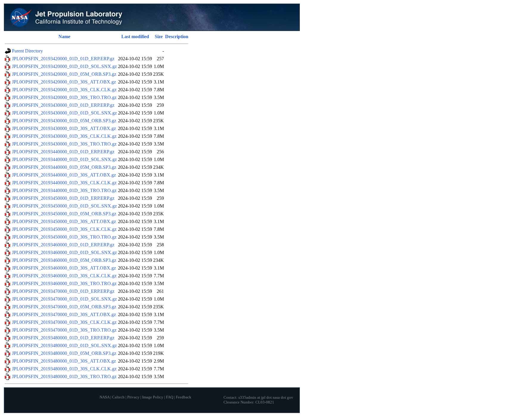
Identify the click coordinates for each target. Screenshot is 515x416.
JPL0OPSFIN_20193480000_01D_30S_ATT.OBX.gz (64, 361)
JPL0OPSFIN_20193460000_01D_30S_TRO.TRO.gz (64, 283)
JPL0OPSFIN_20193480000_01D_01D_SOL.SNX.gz (64, 345)
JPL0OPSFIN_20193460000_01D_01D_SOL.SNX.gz (64, 252)
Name (64, 36)
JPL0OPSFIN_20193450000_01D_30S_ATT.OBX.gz (64, 221)
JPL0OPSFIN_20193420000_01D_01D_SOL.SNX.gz (64, 66)
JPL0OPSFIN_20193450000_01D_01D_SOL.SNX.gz (64, 205)
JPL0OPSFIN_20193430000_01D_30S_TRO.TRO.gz (64, 143)
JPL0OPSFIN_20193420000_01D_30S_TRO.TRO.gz (64, 97)
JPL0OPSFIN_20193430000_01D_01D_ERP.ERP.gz (63, 105)
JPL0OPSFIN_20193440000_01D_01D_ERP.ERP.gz (63, 151)
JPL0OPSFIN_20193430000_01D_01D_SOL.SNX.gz (64, 112)
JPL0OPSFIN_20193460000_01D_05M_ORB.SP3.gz (64, 260)
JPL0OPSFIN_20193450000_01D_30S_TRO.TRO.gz (64, 236)
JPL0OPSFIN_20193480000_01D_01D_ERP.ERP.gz (63, 337)
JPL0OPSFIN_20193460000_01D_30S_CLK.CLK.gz (64, 275)
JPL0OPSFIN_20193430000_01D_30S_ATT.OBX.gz (64, 128)
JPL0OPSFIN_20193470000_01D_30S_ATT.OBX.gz (64, 314)
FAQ (169, 397)
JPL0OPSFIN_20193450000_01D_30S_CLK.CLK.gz (64, 229)
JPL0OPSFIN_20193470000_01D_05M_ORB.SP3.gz (64, 306)
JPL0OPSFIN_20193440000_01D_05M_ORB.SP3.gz (64, 167)
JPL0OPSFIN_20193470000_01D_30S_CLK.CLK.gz (64, 322)
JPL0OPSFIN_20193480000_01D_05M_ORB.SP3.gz (64, 353)
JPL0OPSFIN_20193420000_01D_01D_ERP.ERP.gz (63, 58)
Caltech (118, 397)
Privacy (133, 397)
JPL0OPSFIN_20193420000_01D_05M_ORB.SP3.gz (64, 74)
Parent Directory (27, 50)
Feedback (183, 397)
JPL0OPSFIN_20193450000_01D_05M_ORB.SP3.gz (64, 213)
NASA (104, 397)
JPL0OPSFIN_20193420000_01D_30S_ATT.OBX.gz (64, 81)
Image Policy (152, 397)
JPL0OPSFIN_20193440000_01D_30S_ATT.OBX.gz (64, 174)
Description (176, 36)
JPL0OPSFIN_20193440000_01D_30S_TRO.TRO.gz (64, 190)
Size (159, 36)
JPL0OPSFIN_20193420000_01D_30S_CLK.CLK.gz (64, 89)
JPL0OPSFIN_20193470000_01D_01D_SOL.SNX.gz (64, 298)
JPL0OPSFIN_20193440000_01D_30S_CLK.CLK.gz (64, 182)
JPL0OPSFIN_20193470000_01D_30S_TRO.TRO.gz (64, 330)
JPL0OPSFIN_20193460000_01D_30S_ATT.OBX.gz (64, 267)
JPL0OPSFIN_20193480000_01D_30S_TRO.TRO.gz (64, 376)
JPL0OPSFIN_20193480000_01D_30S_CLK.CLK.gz (64, 368)
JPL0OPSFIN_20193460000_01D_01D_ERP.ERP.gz (63, 244)
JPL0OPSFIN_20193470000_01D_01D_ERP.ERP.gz (63, 291)
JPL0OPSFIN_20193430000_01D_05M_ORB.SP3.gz (64, 120)
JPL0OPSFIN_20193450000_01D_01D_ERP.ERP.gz (63, 198)
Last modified (135, 36)
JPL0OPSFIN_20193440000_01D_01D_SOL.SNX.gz (64, 159)
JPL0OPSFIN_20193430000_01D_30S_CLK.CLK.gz (64, 136)
